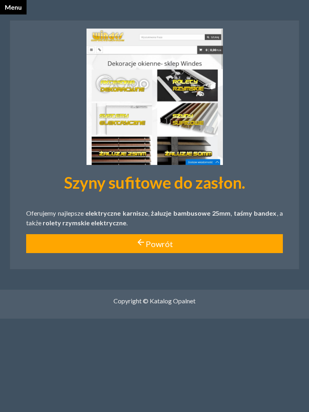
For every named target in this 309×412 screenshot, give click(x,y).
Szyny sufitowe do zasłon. (154, 182)
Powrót (154, 243)
